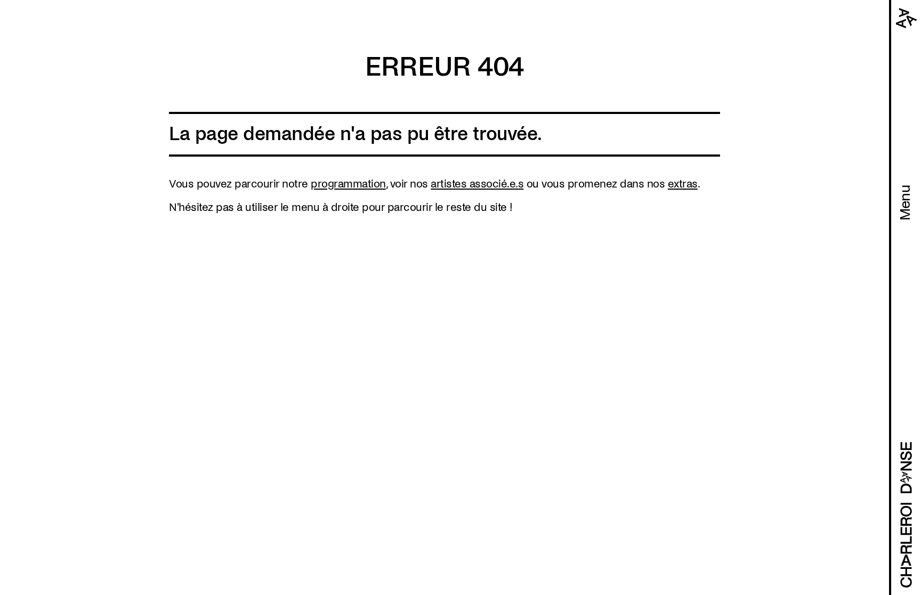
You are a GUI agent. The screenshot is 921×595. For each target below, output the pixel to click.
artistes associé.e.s (477, 184)
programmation (348, 184)
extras (683, 184)
